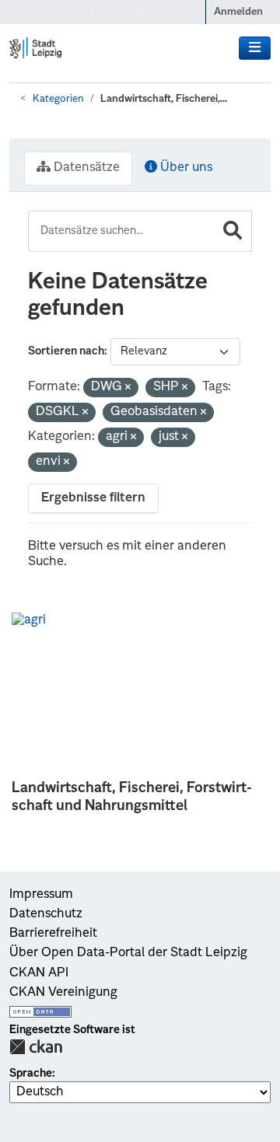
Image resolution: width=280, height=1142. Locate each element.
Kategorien (58, 99)
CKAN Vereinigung (63, 993)
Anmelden (238, 12)
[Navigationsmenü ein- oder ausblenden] (255, 48)
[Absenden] (232, 231)
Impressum (41, 895)
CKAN (35, 1047)
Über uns (184, 168)
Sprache (30, 1073)
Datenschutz (45, 914)
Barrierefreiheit (53, 933)
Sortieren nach (66, 351)
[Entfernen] (128, 388)
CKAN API (38, 973)
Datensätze (85, 168)
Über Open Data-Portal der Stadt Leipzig (128, 953)
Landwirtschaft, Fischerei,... (163, 99)
